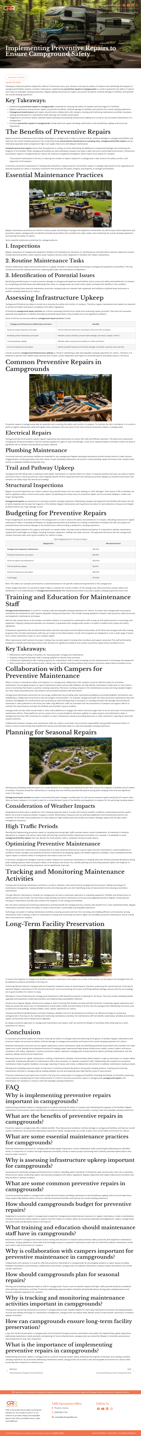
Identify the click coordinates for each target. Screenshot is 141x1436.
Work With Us (114, 12)
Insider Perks (58, 1433)
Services (102, 12)
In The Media (128, 12)
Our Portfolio (90, 12)
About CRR (77, 12)
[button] (16, 77)
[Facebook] (124, 5)
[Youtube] (128, 5)
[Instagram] (137, 5)
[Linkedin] (132, 5)
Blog (136, 12)
